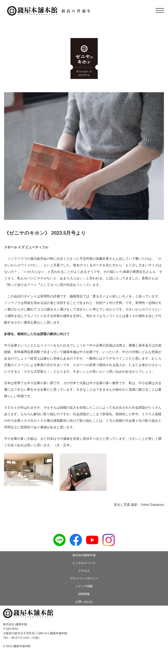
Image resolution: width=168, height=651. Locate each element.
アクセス (84, 570)
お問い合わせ (84, 601)
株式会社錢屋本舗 (84, 555)
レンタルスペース (84, 562)
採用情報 (84, 594)
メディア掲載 (84, 586)
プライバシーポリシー (84, 578)
